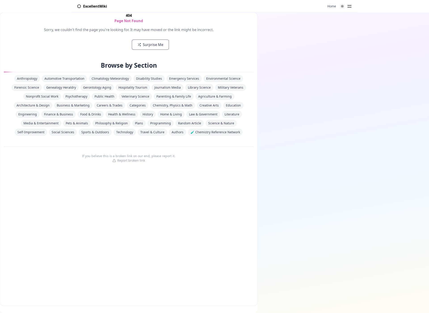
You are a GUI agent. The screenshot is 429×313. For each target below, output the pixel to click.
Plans (139, 123)
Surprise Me (153, 44)
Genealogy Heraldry (61, 87)
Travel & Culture (152, 132)
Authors (177, 132)
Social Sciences (63, 132)
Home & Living (171, 114)
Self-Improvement (30, 132)
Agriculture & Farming (215, 96)
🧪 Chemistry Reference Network (215, 132)
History (148, 114)
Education (233, 105)
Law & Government (203, 114)
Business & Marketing (73, 105)
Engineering (27, 114)
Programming (160, 123)
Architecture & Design (33, 105)
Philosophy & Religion (111, 123)
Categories (138, 105)
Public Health (104, 96)
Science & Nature (221, 123)
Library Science (199, 87)
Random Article (189, 123)
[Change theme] (342, 6)
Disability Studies (149, 78)
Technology (124, 132)
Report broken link (131, 160)
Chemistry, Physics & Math (172, 105)
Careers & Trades (109, 105)
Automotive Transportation (64, 78)
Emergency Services (184, 78)
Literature (232, 114)
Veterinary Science (135, 96)
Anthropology (27, 78)
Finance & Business (58, 114)
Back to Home (111, 44)
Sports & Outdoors (95, 132)
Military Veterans (230, 87)
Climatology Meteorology (110, 78)
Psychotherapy (76, 96)
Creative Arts (209, 105)
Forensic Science (26, 87)
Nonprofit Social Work (42, 96)
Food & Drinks (90, 114)
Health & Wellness (121, 114)
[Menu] (349, 6)
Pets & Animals (77, 123)
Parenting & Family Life (173, 96)
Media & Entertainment (41, 123)
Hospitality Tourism (132, 87)
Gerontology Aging (97, 87)
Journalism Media (167, 87)
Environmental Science (223, 78)
